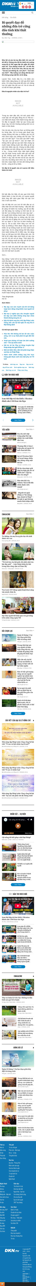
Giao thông (3, 1158)
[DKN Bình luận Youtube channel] (26, 7)
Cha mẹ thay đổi (6, 540)
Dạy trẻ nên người (18, 1200)
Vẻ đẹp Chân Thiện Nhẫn (8, 1002)
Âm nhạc (2, 1186)
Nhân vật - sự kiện (6, 839)
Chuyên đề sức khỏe (16, 1212)
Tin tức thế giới (13, 1147)
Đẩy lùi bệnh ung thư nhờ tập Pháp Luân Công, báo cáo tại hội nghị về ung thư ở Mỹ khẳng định (19, 322)
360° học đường (18, 1202)
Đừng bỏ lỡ (18, 1047)
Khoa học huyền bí (15, 1233)
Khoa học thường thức (17, 1236)
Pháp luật (2, 1155)
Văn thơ (2, 1200)
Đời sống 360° (4, 1210)
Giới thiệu (25, 1274)
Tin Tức (4, 921)
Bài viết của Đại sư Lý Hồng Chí (18, 720)
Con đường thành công (20, 1194)
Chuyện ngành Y (15, 1215)
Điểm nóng (3, 1150)
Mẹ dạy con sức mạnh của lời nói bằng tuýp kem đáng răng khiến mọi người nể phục (19, 309)
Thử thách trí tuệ (18, 1186)
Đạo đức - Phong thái (14, 1163)
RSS (24, 1275)
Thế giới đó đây (13, 1155)
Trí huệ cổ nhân (6, 620)
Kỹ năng (2, 1223)
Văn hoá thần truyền (22, 656)
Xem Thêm (18, 420)
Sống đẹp (2, 1218)
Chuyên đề (11, 1176)
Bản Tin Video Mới (20, 894)
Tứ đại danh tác (13, 1173)
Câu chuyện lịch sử (22, 489)
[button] (32, 420)
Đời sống (5, 17)
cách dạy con (14, 364)
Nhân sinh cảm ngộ (14, 1165)
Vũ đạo (2, 1202)
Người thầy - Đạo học (19, 1191)
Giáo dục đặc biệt (18, 1189)
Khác (19, 1027)
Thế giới (19, 465)
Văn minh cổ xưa (4, 1197)
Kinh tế (2, 1147)
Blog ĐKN (19, 503)
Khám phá (20, 477)
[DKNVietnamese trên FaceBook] (22, 3)
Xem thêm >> (30, 429)
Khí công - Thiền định (16, 1218)
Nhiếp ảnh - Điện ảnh (5, 1194)
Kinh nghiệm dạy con (20, 367)
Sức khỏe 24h (14, 1223)
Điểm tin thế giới (21, 442)
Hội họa (2, 1189)
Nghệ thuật (5, 594)
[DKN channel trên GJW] (28, 3)
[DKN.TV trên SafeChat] (20, 3)
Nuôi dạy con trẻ (11, 370)
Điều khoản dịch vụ (26, 1277)
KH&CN (13, 1228)
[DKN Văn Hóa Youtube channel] (29, 7)
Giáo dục (16, 1183)
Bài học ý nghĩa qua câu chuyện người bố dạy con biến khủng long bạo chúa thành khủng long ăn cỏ (19, 316)
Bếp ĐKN (2, 1215)
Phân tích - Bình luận (14, 1150)
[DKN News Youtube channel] (23, 7)
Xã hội (1, 1153)
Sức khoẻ (2, 1231)
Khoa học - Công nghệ (8, 568)
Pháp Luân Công (23, 370)
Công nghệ (14, 1230)
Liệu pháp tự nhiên (16, 1220)
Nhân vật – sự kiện (18, 813)
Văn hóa (19, 709)
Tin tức (13, 1238)
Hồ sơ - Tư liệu (12, 1153)
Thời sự (19, 452)
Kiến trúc (2, 1191)
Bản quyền (26, 1282)
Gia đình (13, 17)
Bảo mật (25, 1280)
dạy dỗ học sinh (7, 367)
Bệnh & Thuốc (14, 1210)
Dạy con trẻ (29, 364)
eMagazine (18, 976)
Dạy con (22, 364)
